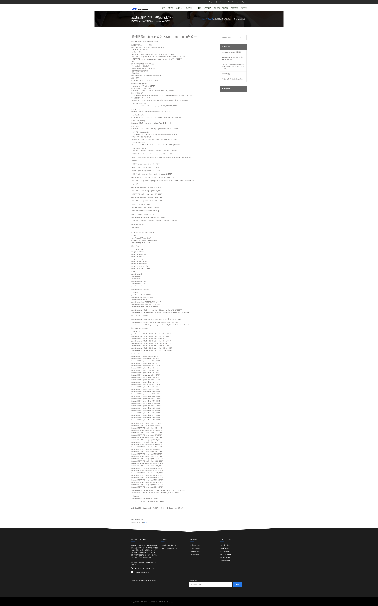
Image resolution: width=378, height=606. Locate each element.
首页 (163, 8)
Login (237, 2)
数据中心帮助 (195, 551)
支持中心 (171, 8)
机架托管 (189, 8)
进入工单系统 (225, 551)
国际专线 (217, 8)
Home (203, 19)
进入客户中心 (225, 545)
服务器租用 (179, 8)
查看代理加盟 (225, 561)
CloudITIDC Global (141, 508)
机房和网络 (234, 8)
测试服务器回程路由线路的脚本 (232, 79)
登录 (145, 523)
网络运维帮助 (195, 554)
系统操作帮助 (195, 545)
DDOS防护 (198, 8)
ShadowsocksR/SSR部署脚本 (231, 52)
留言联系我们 (225, 557)
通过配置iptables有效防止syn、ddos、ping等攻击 (164, 36)
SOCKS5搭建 (226, 74)
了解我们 (244, 8)
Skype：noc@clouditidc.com (217, 2)
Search (242, 37)
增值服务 (225, 8)
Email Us (230, 2)
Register (244, 2)
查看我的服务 (225, 548)
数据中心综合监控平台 (169, 545)
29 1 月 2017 (153, 508)
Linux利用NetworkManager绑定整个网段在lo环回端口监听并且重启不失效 (233, 67)
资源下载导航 (195, 548)
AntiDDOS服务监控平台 (169, 548)
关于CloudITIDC (226, 554)
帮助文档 (210, 19)
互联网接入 (207, 8)
